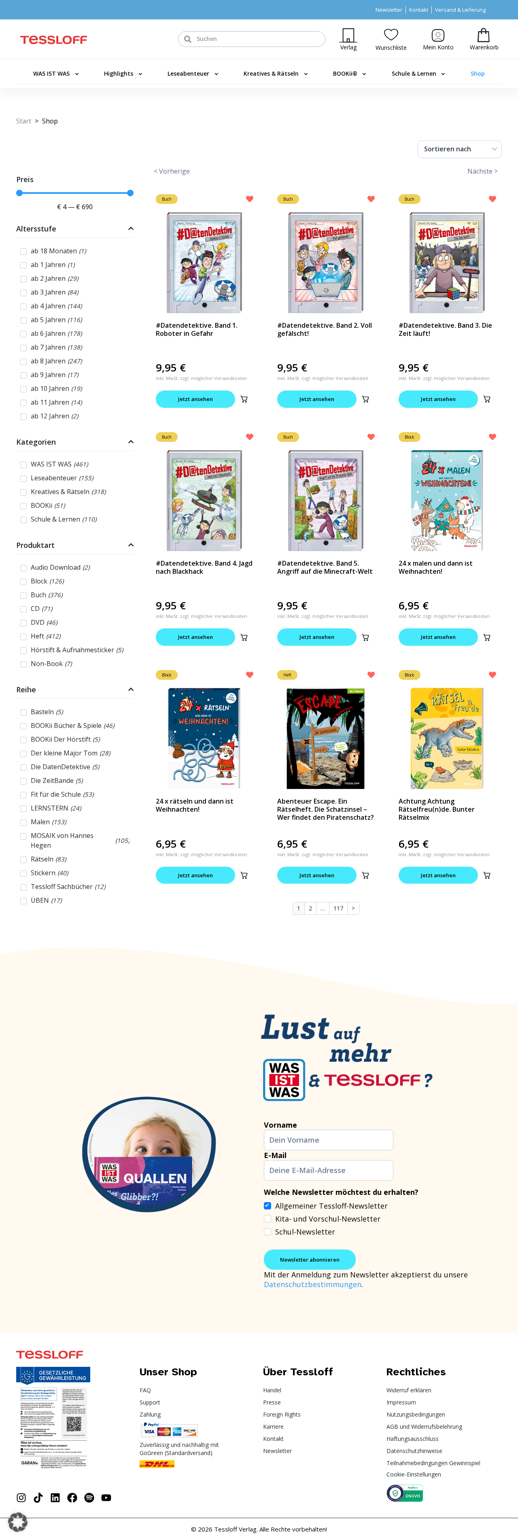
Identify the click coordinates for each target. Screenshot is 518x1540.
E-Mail (275, 1155)
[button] (244, 399)
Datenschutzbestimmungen (312, 1284)
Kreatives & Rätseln (271, 73)
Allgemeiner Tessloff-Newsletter (331, 1206)
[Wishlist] (391, 35)
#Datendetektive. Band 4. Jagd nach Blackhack (204, 567)
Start (23, 121)
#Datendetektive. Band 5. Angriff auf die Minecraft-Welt (325, 567)
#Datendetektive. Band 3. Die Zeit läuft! (445, 329)
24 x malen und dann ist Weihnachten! (436, 567)
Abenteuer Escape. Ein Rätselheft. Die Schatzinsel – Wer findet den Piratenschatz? (325, 809)
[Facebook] (72, 1498)
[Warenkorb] (484, 35)
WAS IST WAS (51, 73)
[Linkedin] (55, 1498)
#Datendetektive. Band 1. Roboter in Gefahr (197, 329)
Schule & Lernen (414, 73)
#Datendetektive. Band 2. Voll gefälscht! (324, 329)
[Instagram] (21, 1498)
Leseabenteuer (188, 73)
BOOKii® (345, 73)
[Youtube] (106, 1498)
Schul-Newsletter (305, 1232)
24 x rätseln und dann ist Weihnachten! (195, 805)
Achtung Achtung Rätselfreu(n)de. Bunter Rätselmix (437, 809)
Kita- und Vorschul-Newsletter (327, 1219)
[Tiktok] (38, 1498)
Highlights (118, 73)
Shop (478, 73)
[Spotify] (89, 1498)
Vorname (280, 1125)
